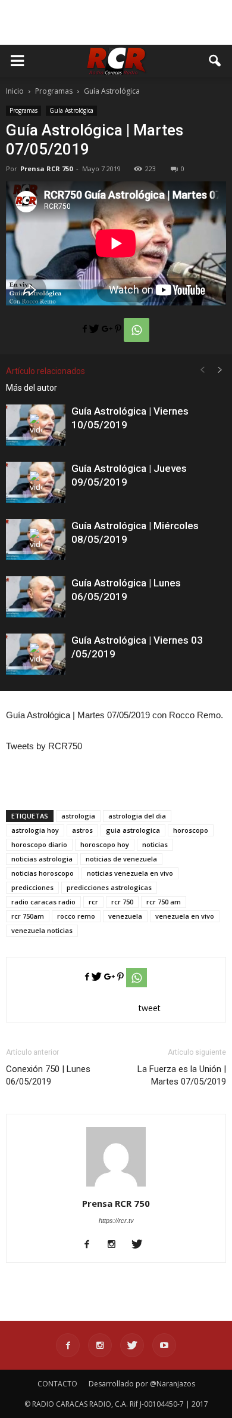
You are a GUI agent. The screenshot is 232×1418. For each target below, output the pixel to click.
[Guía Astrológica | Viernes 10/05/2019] (35, 425)
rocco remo (76, 916)
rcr (93, 901)
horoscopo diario (39, 844)
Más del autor (31, 388)
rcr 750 (122, 901)
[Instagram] (116, 1245)
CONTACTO (57, 1384)
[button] (215, 61)
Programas (23, 110)
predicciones (32, 887)
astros (82, 830)
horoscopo (190, 830)
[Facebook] (91, 1245)
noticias (155, 844)
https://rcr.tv (116, 1220)
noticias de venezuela (121, 858)
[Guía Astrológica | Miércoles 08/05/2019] (35, 539)
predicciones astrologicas (109, 887)
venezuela (125, 916)
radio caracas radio (43, 901)
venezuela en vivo (184, 916)
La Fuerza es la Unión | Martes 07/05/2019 (181, 1075)
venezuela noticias (42, 930)
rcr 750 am (163, 901)
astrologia (78, 815)
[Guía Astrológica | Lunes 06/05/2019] (35, 596)
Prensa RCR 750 (46, 168)
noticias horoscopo (42, 873)
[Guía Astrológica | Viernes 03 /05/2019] (35, 654)
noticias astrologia (42, 858)
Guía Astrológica (71, 110)
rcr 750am (27, 916)
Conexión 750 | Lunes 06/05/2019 (48, 1075)
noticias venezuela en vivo (130, 873)
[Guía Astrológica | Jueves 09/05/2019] (35, 482)
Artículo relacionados (45, 371)
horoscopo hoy (104, 844)
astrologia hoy (35, 830)
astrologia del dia (137, 815)
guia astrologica (133, 830)
